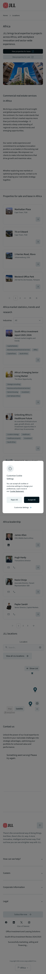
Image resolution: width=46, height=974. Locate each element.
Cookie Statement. (17, 491)
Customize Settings (23, 507)
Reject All (14, 500)
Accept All (32, 500)
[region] (23, 487)
